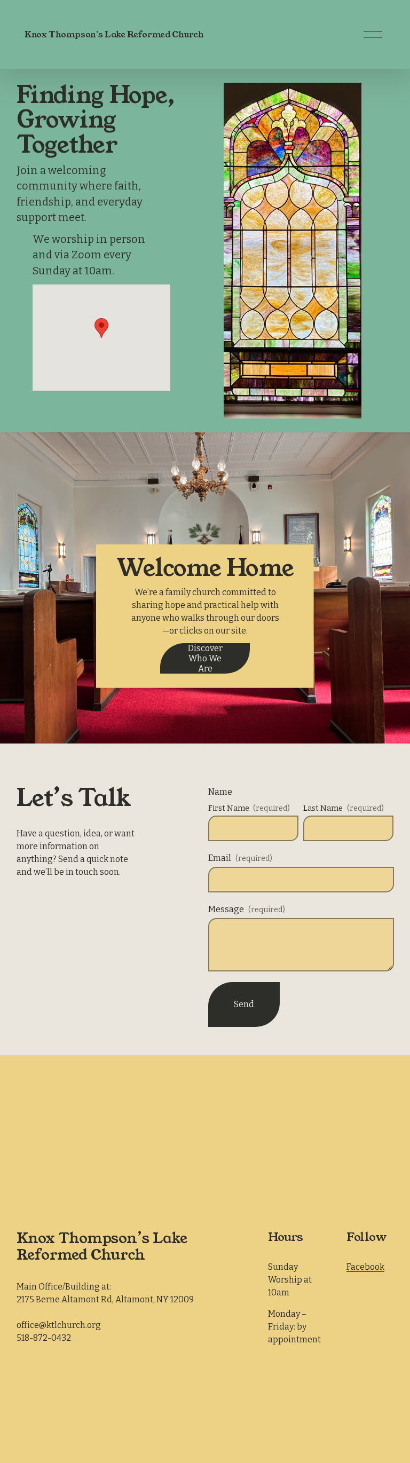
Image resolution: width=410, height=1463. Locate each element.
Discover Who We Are (205, 658)
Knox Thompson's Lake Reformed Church (114, 34)
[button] (101, 328)
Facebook (365, 1267)
